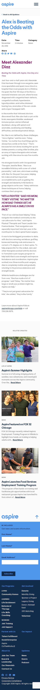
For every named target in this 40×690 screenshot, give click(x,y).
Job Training (7, 624)
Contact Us (7, 669)
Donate (25, 591)
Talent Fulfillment (9, 636)
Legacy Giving (28, 601)
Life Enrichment (8, 603)
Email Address (8, 557)
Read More (16, 383)
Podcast (25, 663)
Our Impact (27, 632)
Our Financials (8, 665)
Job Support (7, 627)
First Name (6, 534)
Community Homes (10, 594)
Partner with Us (8, 632)
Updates (26, 651)
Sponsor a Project (29, 598)
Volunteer (26, 616)
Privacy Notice (8, 678)
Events (25, 659)
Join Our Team (8, 656)
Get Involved (27, 586)
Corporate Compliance (12, 681)
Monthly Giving (28, 594)
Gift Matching (28, 611)
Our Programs (8, 586)
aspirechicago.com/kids (12, 308)
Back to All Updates (11, 14)
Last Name (7, 546)
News (24, 656)
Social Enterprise (9, 640)
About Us (6, 651)
